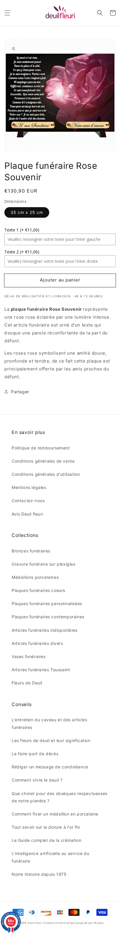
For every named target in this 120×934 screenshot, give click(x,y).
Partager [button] (20, 391)
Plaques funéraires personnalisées (47, 603)
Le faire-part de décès (35, 753)
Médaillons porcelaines (35, 577)
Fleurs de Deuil (27, 682)
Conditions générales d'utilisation (46, 474)
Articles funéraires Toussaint (41, 669)
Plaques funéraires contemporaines (48, 616)
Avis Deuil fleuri (27, 513)
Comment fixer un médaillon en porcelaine (55, 813)
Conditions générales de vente (43, 461)
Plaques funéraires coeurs (38, 590)
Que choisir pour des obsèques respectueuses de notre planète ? (59, 797)
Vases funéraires (29, 656)
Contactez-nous (28, 500)
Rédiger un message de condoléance (50, 766)
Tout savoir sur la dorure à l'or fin (46, 827)
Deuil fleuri (35, 922)
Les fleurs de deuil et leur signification (51, 740)
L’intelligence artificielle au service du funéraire (50, 857)
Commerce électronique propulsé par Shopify (73, 922)
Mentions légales (29, 487)
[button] (7, 12)
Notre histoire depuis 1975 (39, 874)
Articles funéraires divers (37, 643)
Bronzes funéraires (31, 550)
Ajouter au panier (60, 280)
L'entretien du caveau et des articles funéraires (49, 723)
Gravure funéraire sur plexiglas (43, 564)
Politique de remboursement (41, 447)
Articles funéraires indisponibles (44, 630)
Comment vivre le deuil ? (37, 779)
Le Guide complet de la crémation (46, 840)
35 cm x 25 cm (26, 212)
